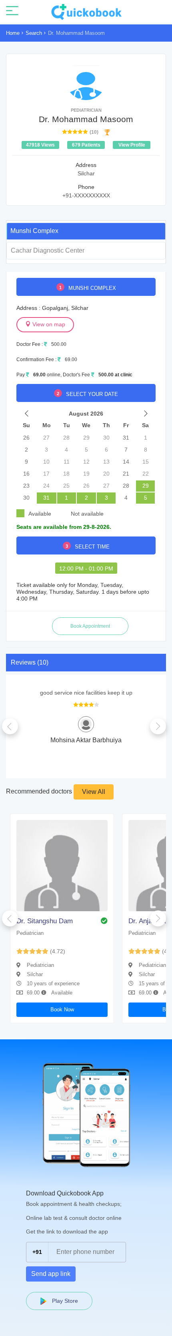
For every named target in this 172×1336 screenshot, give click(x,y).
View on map (48, 324)
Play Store (64, 1301)
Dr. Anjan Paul (149, 921)
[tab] (86, 231)
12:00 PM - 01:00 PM (86, 568)
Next (158, 726)
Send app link (50, 1273)
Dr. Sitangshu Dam (44, 921)
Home (13, 33)
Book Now (62, 1010)
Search (34, 33)
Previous (10, 726)
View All (93, 791)
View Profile (131, 145)
